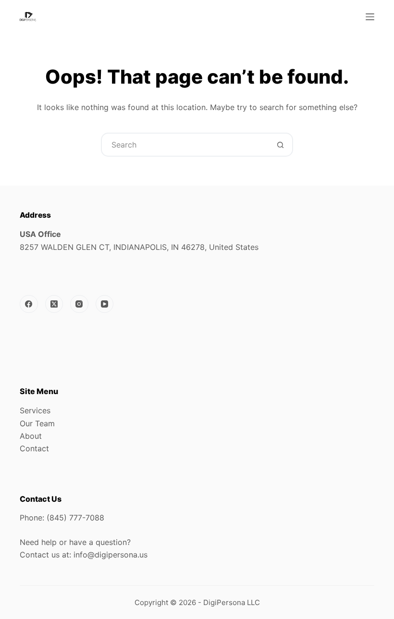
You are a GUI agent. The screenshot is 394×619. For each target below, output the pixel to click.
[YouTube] (105, 304)
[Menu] (370, 16)
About (31, 436)
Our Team (37, 423)
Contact (34, 448)
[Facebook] (29, 304)
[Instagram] (79, 304)
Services (35, 410)
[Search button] (280, 145)
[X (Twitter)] (54, 304)
